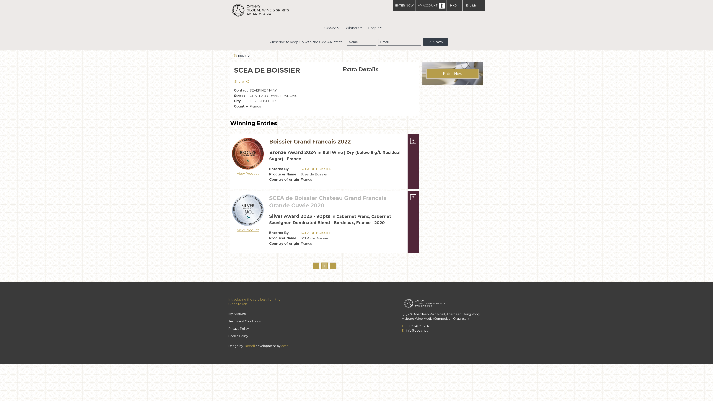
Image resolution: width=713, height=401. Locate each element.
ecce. (285, 346)
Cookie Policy (238, 336)
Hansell (249, 346)
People (373, 28)
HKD (453, 5)
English (471, 5)
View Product (248, 173)
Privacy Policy (238, 328)
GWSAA (330, 28)
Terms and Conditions (244, 321)
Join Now (435, 42)
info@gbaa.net (417, 330)
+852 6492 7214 (417, 326)
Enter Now (452, 73)
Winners (352, 28)
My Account (237, 314)
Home (242, 55)
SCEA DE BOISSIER (316, 169)
